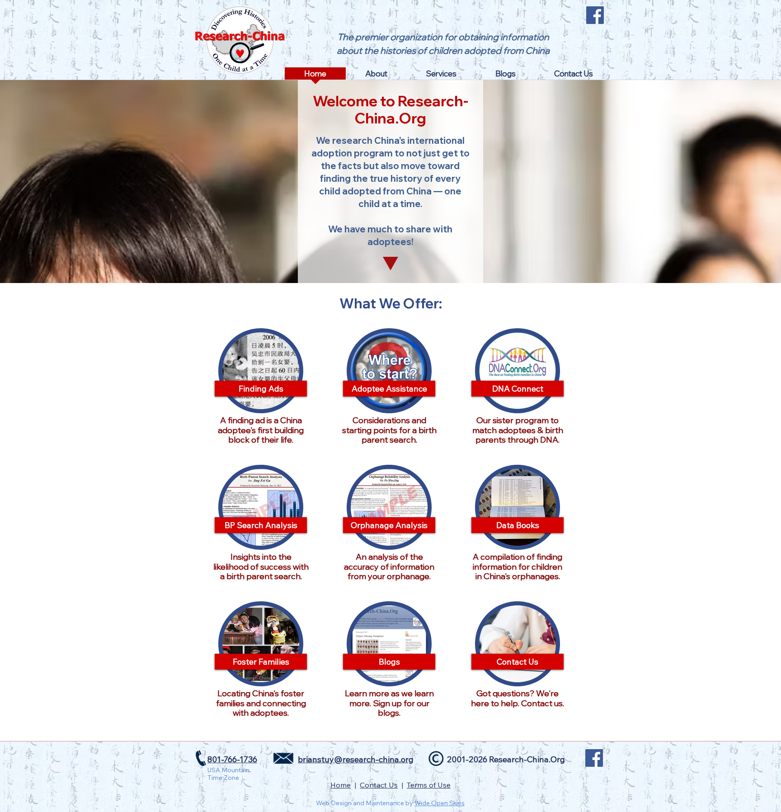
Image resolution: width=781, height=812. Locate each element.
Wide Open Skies (439, 803)
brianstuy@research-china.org (356, 759)
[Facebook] (595, 15)
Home (340, 784)
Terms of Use (429, 784)
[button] (376, 76)
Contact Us (379, 784)
